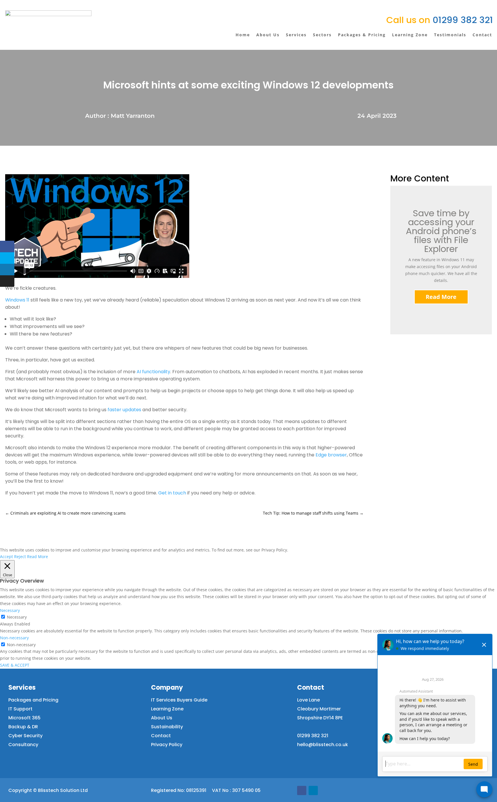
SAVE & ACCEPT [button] (14, 665)
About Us (268, 34)
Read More (441, 297)
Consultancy (23, 744)
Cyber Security (25, 735)
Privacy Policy (166, 744)
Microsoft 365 (24, 717)
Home (243, 34)
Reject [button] (20, 556)
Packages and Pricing (33, 700)
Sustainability (167, 726)
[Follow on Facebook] (301, 790)
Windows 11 (17, 300)
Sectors (322, 34)
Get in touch (172, 493)
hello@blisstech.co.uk (322, 744)
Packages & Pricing (362, 34)
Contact (482, 34)
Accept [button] (6, 556)
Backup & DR (23, 726)
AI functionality (153, 371)
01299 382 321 (439, 20)
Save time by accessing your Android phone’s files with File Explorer (441, 231)
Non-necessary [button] (14, 637)
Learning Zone (410, 34)
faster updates (124, 409)
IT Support (20, 709)
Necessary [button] (10, 610)
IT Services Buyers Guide (179, 700)
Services (296, 34)
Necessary (17, 617)
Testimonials (450, 34)
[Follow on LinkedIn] (313, 790)
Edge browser (331, 455)
